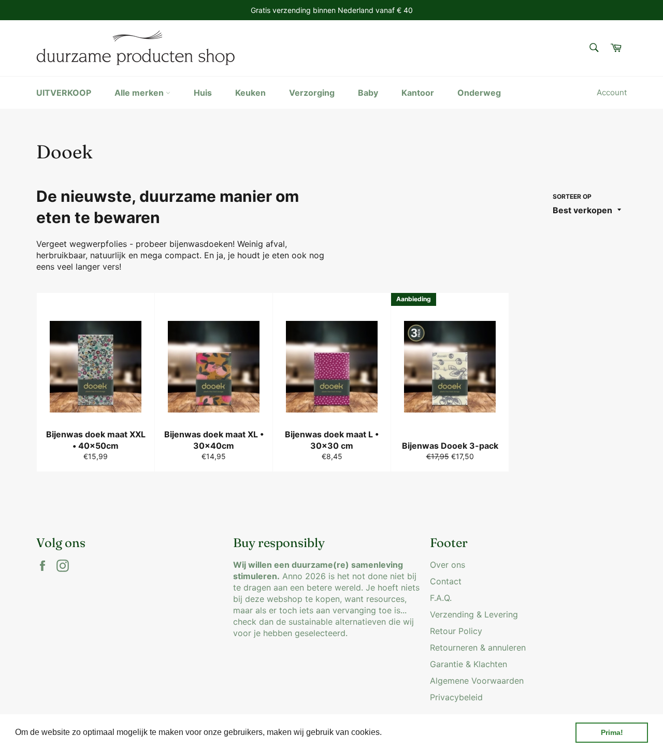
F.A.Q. (441, 598)
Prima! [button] (612, 732)
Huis (203, 92)
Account (612, 92)
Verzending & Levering (474, 614)
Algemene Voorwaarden (477, 680)
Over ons (447, 564)
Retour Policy (456, 631)
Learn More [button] (406, 732)
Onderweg (479, 92)
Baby (368, 92)
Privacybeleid (456, 697)
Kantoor (417, 92)
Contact (446, 581)
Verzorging (312, 92)
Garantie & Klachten (468, 664)
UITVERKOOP (63, 92)
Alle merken (140, 92)
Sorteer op (572, 196)
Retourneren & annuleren (478, 647)
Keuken (250, 92)
